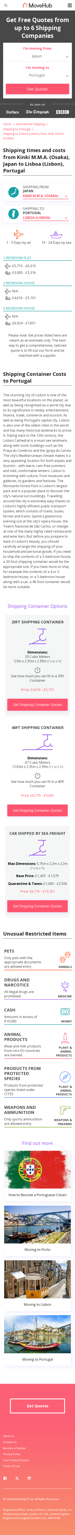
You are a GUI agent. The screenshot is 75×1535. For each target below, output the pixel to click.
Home (7, 124)
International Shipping (30, 124)
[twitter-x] (17, 1479)
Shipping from (36, 189)
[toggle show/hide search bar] (4, 5)
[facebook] (5, 1479)
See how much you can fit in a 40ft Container (37, 781)
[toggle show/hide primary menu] (70, 5)
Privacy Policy (11, 1454)
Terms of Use (11, 1466)
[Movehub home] (37, 5)
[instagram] (29, 1479)
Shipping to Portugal (16, 129)
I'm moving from (37, 48)
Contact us (9, 1442)
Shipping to (33, 211)
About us (8, 1436)
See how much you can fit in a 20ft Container (37, 675)
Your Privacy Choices (16, 1460)
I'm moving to (37, 67)
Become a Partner (14, 1448)
